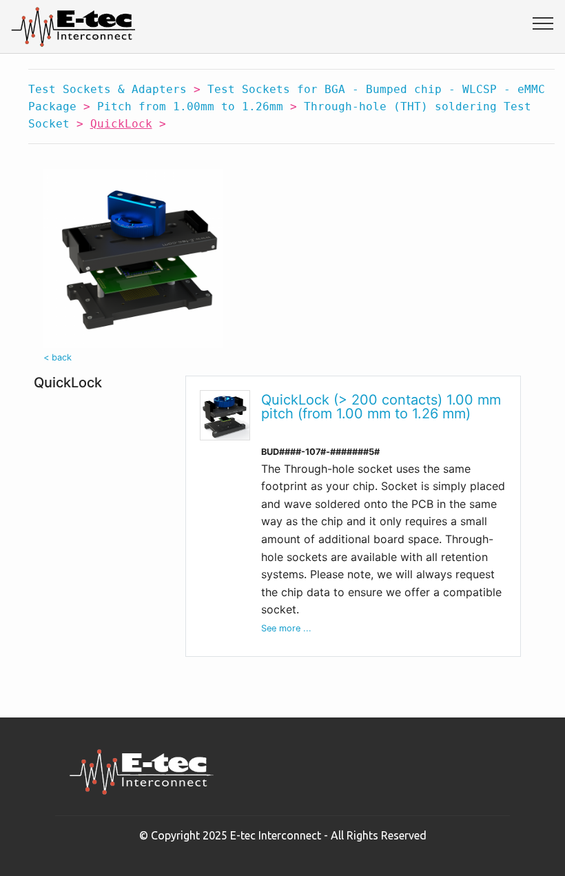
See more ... (286, 628)
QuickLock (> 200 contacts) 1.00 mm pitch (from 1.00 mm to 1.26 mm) (381, 406)
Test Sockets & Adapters (107, 89)
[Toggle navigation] (543, 23)
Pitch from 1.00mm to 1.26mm (190, 106)
